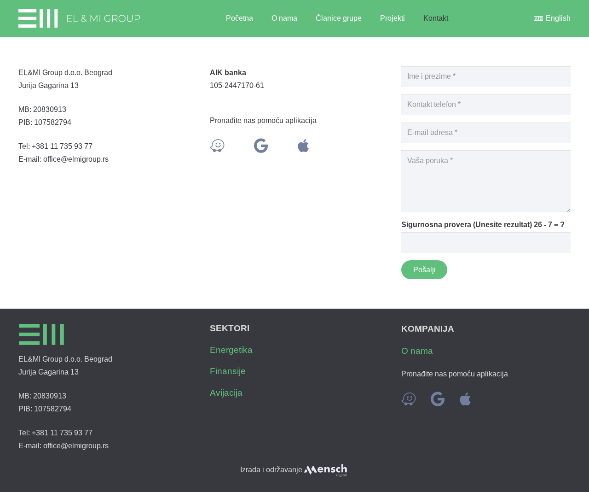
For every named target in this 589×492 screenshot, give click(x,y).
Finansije (228, 371)
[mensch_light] (325, 470)
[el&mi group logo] (79, 18)
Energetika (231, 350)
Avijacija (226, 393)
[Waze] (217, 145)
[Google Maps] (261, 145)
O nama (417, 351)
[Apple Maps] (303, 145)
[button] (366, 18)
